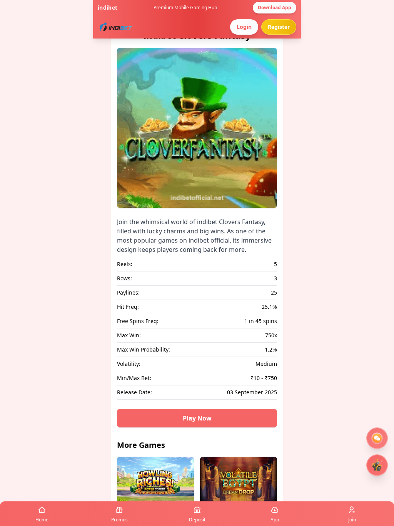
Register (279, 26)
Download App (274, 7)
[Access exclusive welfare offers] (377, 438)
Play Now (197, 418)
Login (244, 26)
